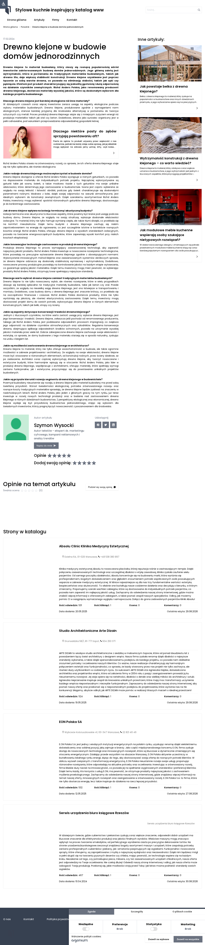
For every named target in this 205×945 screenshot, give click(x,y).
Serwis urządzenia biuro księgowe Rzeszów (94, 813)
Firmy (55, 20)
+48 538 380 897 (109, 556)
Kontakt (72, 20)
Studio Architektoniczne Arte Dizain (88, 630)
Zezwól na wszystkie (188, 939)
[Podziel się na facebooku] (98, 425)
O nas (7, 919)
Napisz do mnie (44, 445)
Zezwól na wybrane (158, 939)
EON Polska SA (70, 722)
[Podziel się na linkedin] (113, 425)
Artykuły (39, 20)
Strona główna (16, 20)
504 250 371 (108, 641)
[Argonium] (79, 941)
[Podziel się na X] (105, 425)
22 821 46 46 (129, 732)
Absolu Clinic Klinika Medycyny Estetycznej (94, 546)
